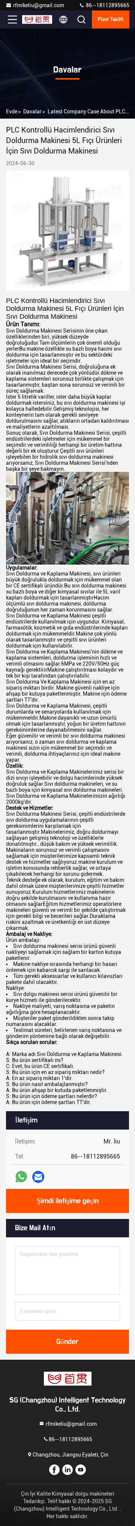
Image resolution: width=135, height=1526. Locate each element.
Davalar (32, 111)
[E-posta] (38, 1177)
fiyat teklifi (110, 19)
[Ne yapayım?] (21, 1176)
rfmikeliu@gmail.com (38, 5)
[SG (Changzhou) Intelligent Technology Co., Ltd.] (37, 20)
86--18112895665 (107, 5)
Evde (11, 111)
